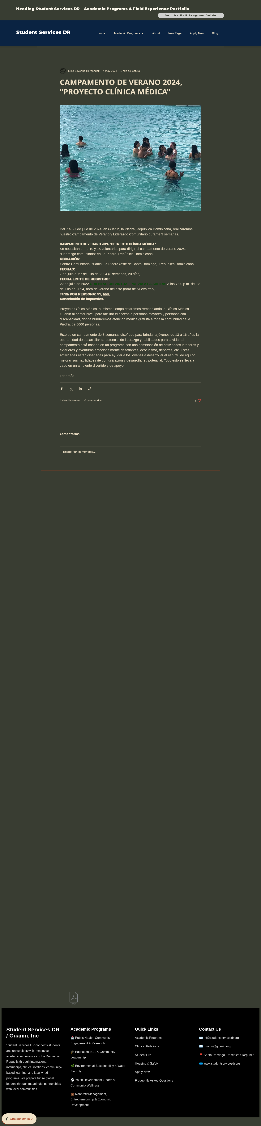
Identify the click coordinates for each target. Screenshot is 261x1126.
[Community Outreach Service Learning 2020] (73, 999)
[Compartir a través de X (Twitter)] (71, 389)
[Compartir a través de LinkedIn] (80, 389)
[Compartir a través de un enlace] (90, 389)
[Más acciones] (199, 70)
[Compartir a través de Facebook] (61, 389)
